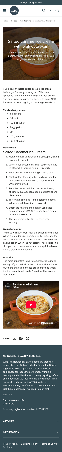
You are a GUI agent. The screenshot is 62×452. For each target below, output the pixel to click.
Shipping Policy (29, 443)
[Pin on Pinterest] (27, 338)
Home (5, 21)
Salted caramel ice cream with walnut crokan (37, 21)
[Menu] (5, 10)
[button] (57, 10)
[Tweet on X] (14, 338)
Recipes (14, 21)
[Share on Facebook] (21, 338)
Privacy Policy (10, 443)
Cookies (7, 447)
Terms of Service (49, 443)
